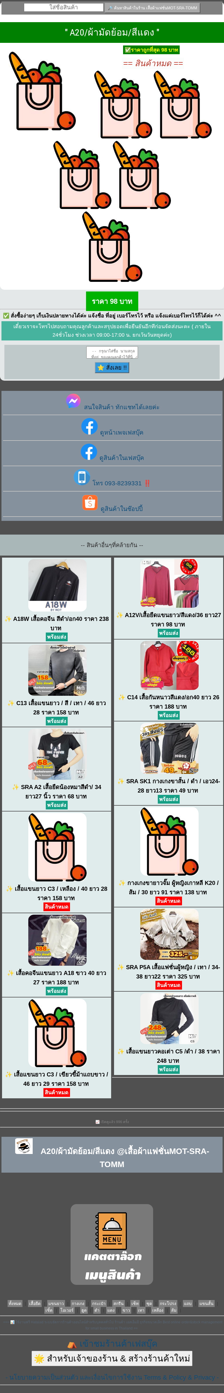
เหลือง (157, 1310)
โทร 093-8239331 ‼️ (121, 483)
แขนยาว (56, 1303)
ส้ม (173, 1310)
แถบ (188, 1303)
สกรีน (118, 1303)
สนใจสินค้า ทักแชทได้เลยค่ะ (121, 407)
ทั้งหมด (15, 1303)
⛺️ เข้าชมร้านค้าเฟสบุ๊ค (112, 1343)
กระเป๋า (99, 1303)
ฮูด (84, 1310)
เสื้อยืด (35, 1303)
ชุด (149, 1303)
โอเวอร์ (67, 1310)
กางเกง (78, 1303)
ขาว (126, 1310)
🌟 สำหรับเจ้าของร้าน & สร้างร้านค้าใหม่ (112, 1358)
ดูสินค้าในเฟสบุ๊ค (121, 457)
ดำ (96, 1310)
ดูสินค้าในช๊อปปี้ (121, 508)
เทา (141, 1310)
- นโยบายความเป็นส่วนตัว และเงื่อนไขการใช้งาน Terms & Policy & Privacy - (112, 1377)
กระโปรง (168, 1303)
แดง (111, 1310)
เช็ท (135, 1303)
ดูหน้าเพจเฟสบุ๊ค (121, 432)
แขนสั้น (207, 1303)
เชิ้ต (49, 1310)
